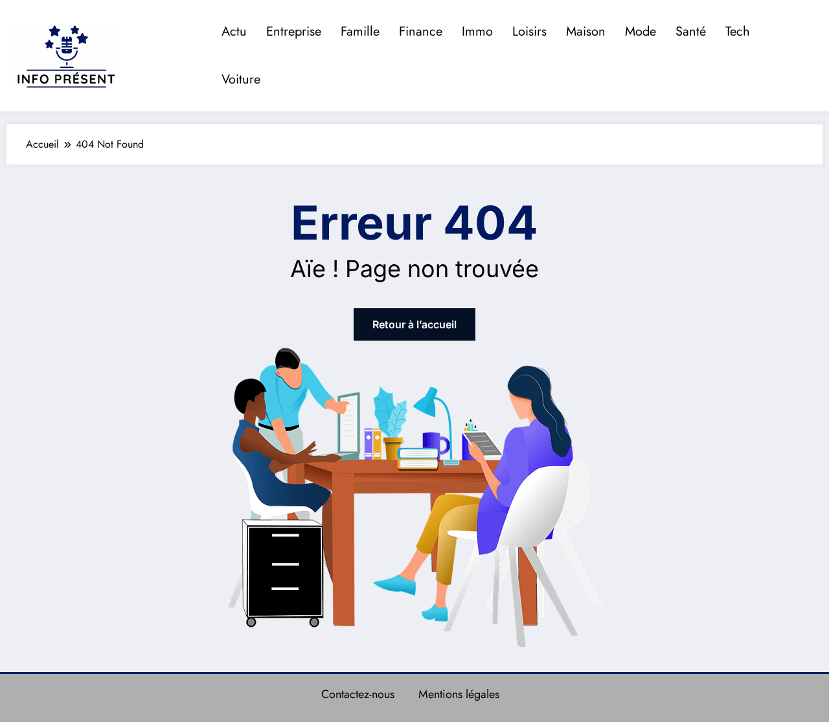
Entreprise (293, 31)
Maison (586, 31)
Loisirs (529, 31)
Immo (477, 31)
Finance (420, 31)
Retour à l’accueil (414, 324)
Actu (234, 31)
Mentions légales (458, 694)
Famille (360, 31)
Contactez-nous (357, 694)
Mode (640, 31)
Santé (691, 31)
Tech (737, 31)
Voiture (240, 79)
